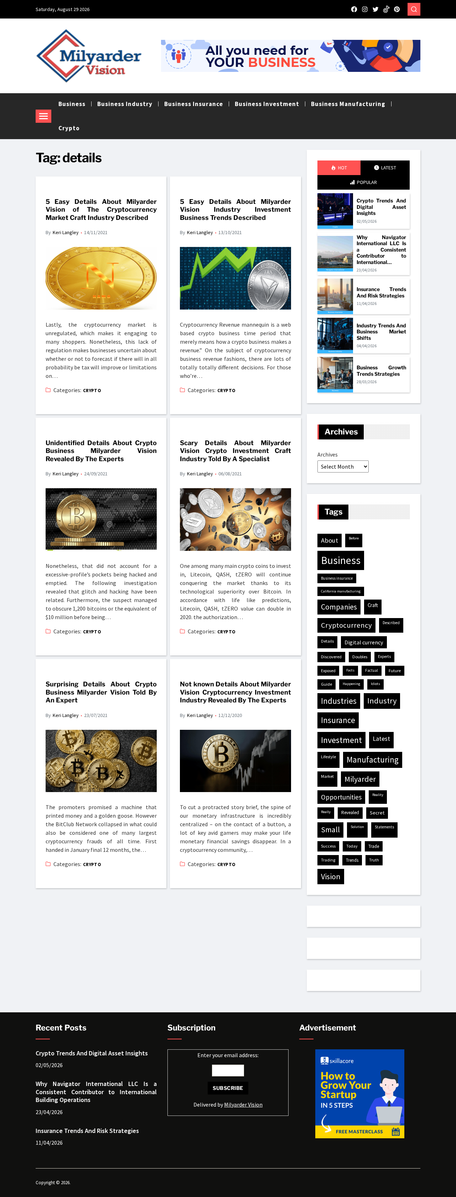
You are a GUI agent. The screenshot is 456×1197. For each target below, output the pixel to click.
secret (377, 813)
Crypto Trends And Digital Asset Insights (381, 206)
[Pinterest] (396, 9)
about (329, 540)
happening (351, 683)
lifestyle (328, 756)
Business (72, 104)
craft (373, 605)
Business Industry (124, 104)
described (391, 622)
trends (352, 860)
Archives (327, 454)
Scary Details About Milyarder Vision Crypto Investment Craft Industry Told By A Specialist (235, 451)
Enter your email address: (228, 1079)
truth (374, 860)
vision (331, 876)
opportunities (341, 797)
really (326, 812)
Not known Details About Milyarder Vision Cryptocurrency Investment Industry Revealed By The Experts (235, 692)
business (341, 560)
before (354, 538)
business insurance (337, 578)
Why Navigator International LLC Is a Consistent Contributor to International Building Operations (381, 249)
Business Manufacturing (348, 104)
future (395, 670)
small (330, 829)
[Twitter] (375, 9)
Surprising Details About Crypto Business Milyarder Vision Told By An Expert (101, 692)
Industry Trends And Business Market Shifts (381, 331)
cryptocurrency (346, 625)
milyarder (360, 779)
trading (328, 860)
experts (384, 656)
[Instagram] (364, 9)
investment (341, 739)
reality (377, 794)
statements (384, 826)
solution (357, 826)
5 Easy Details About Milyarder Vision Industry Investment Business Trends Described (235, 209)
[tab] (339, 167)
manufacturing (373, 759)
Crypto (69, 128)
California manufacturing (341, 591)
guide (326, 684)
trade (373, 846)
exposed (328, 670)
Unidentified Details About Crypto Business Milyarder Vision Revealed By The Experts (101, 451)
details (327, 641)
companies (339, 607)
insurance (338, 720)
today (352, 846)
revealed (350, 813)
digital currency (363, 642)
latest (381, 738)
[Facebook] (354, 9)
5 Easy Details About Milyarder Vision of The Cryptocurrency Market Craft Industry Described (101, 209)
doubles (359, 656)
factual (371, 670)
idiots (375, 683)
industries (339, 701)
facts (350, 670)
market (327, 776)
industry (382, 701)
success (328, 846)
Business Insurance (193, 104)
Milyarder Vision (243, 1104)
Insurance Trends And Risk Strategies (381, 292)
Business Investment (267, 104)
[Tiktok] (386, 9)
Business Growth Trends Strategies (381, 370)
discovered (331, 656)
